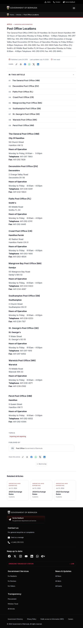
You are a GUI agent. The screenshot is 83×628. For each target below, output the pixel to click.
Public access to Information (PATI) (52, 619)
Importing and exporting (18, 436)
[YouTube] (26, 556)
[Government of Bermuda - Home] (33, 8)
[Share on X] (34, 64)
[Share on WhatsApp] (29, 64)
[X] (15, 556)
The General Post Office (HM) (26, 80)
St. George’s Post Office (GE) (26, 114)
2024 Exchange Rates (39, 493)
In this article (17, 75)
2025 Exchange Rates (15, 493)
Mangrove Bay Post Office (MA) (27, 103)
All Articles (11, 609)
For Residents (12, 576)
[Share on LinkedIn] (38, 64)
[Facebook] (9, 556)
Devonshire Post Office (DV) (26, 86)
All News (58, 576)
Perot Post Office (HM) (23, 125)
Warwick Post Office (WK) (25, 120)
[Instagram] (20, 556)
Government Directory (15, 619)
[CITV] (43, 556)
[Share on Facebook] (25, 64)
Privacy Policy (31, 619)
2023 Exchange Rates (62, 493)
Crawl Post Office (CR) (23, 97)
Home (12, 15)
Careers (70, 619)
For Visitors (11, 586)
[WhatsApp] (37, 556)
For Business (12, 581)
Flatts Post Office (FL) (23, 92)
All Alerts (58, 581)
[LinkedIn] (31, 556)
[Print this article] (21, 64)
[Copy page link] (16, 64)
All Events (58, 586)
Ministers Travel (13, 604)
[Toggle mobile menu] (74, 8)
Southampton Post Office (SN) (27, 108)
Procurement (12, 599)
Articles (18, 15)
